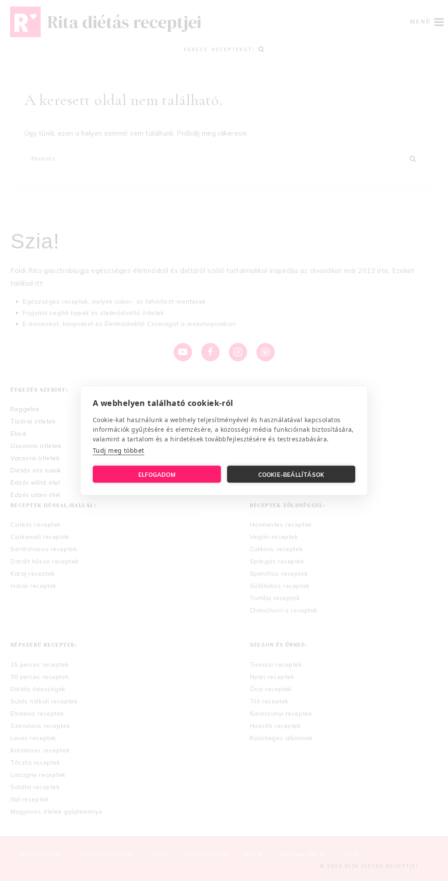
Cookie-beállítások (291, 474)
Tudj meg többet (118, 450)
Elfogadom (156, 474)
